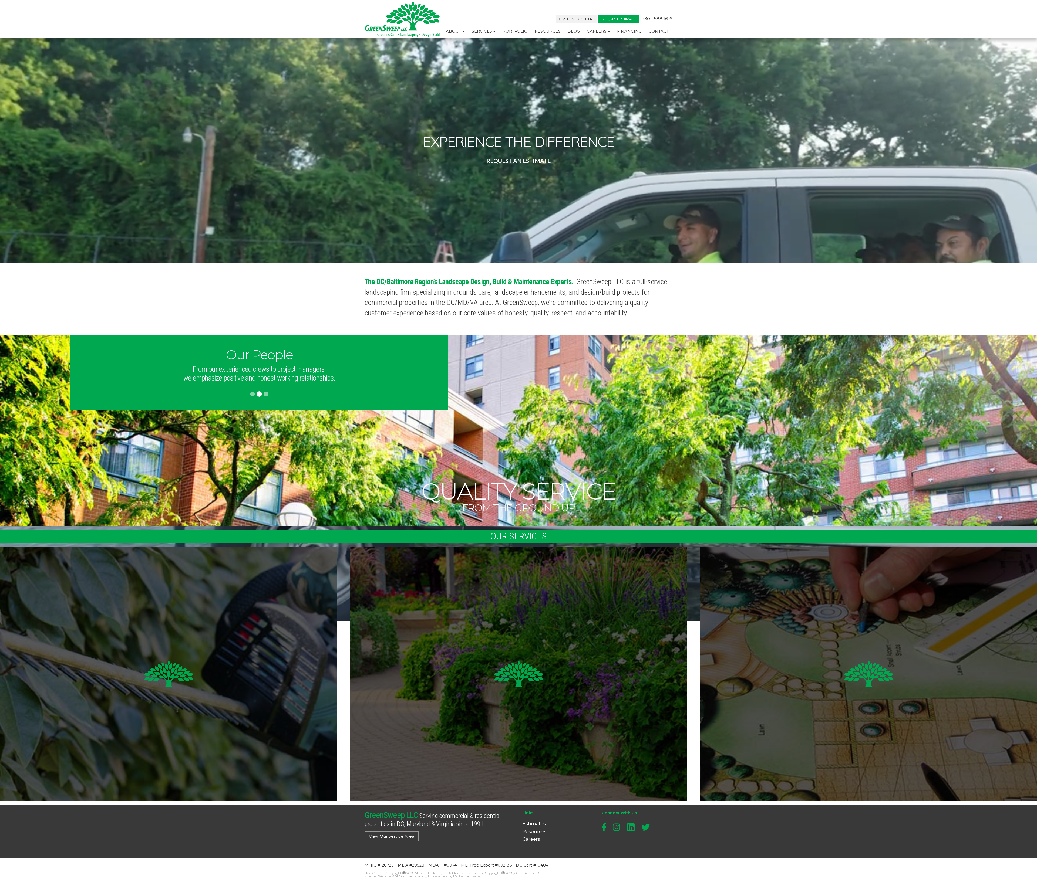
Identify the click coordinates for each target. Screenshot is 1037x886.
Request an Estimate (518, 160)
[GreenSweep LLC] (402, 19)
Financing (629, 31)
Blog (574, 31)
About (454, 31)
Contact (659, 31)
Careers (597, 31)
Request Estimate (618, 19)
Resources (548, 31)
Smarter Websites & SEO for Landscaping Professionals (406, 876)
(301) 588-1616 (657, 18)
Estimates (534, 823)
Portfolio (515, 31)
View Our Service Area (391, 836)
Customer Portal (576, 19)
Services (482, 31)
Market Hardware (466, 876)
